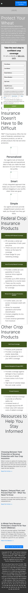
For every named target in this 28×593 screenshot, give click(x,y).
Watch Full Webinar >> (7, 540)
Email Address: (8, 72)
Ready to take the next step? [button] (14, 547)
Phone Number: (8, 77)
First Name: (7, 64)
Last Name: (7, 68)
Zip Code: (6, 81)
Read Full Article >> (6, 471)
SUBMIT (14, 106)
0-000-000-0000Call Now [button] (21, 3)
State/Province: (8, 85)
